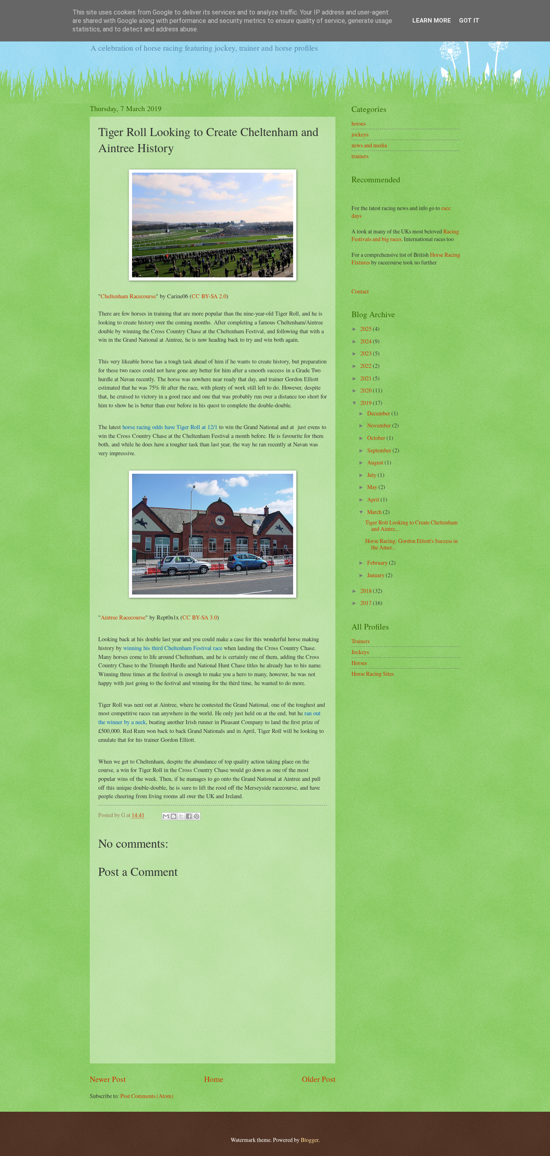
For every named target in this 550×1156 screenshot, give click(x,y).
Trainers (361, 641)
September (380, 450)
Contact (360, 291)
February (378, 562)
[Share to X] (181, 816)
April (373, 499)
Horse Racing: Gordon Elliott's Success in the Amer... (411, 544)
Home (213, 1079)
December (379, 413)
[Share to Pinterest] (196, 816)
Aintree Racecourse (123, 617)
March (375, 512)
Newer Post (108, 1079)
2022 (366, 366)
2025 (366, 328)
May (372, 487)
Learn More (431, 20)
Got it (469, 20)
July (372, 475)
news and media (369, 145)
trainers (360, 156)
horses (359, 123)
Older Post (318, 1079)
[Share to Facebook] (189, 816)
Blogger (309, 1140)
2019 (366, 403)
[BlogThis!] (174, 816)
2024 (366, 341)
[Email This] (166, 816)
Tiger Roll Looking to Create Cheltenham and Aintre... (411, 525)
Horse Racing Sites (373, 673)
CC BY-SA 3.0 (199, 617)
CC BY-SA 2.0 (209, 296)
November (379, 425)
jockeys (360, 134)
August (376, 462)
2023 (366, 353)
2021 (366, 378)
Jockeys (360, 652)
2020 (366, 390)
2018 (366, 591)
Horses (359, 663)
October (377, 438)
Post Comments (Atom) (147, 1096)
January (376, 575)
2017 (366, 603)
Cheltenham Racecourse (128, 296)
